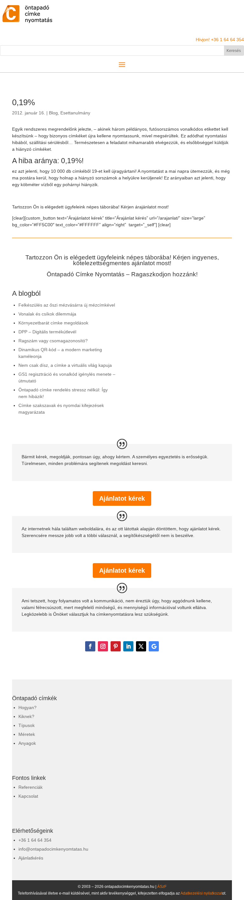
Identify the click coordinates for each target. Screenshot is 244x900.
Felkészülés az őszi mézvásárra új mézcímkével (66, 305)
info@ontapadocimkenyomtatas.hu (53, 849)
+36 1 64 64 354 (34, 840)
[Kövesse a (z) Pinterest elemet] (116, 646)
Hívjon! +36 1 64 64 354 (220, 39)
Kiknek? (26, 716)
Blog (53, 112)
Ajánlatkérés (30, 857)
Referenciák (30, 787)
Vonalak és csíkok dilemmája (47, 313)
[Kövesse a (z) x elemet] (141, 646)
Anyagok (27, 743)
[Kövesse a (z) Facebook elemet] (90, 646)
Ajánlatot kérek (122, 498)
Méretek (26, 734)
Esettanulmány (75, 112)
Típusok (26, 725)
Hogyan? (27, 707)
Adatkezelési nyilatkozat (201, 893)
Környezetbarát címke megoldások (53, 322)
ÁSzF (161, 886)
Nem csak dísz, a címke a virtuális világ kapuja (65, 365)
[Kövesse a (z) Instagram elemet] (103, 646)
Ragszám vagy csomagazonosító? (53, 340)
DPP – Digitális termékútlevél (47, 331)
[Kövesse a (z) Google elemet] (154, 646)
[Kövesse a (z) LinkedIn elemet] (128, 646)
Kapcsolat (28, 796)
